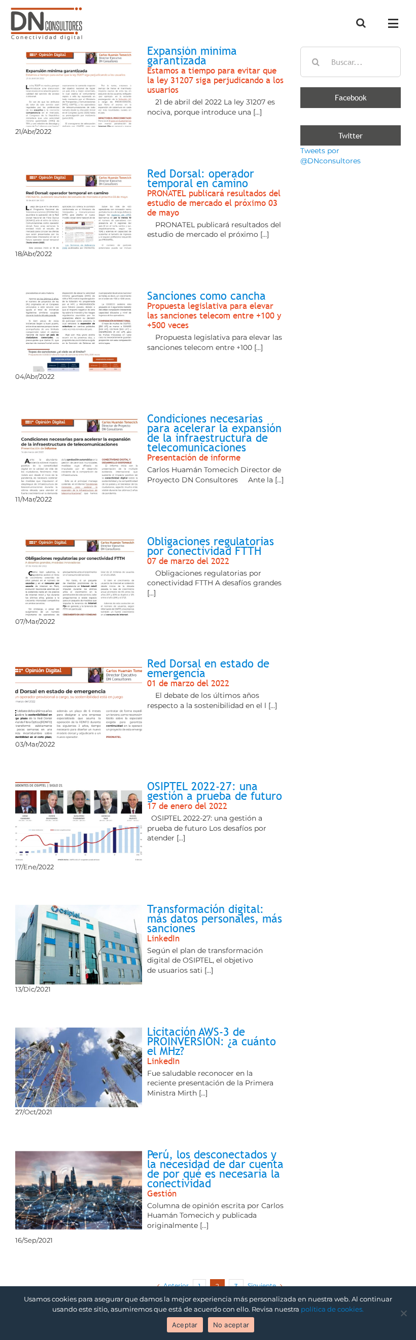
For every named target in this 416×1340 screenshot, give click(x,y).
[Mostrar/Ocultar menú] (396, 23)
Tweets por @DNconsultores (330, 155)
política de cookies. (332, 1309)
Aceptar (185, 1325)
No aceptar (231, 1325)
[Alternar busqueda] (361, 23)
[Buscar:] (350, 61)
